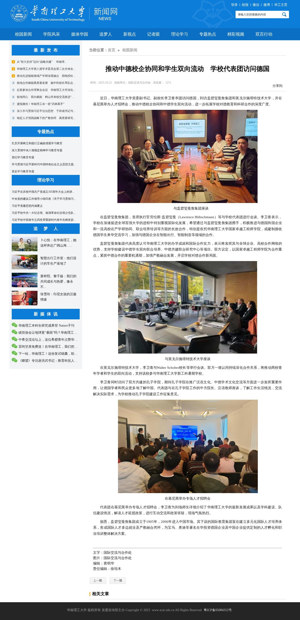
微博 (266, 5)
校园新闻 (23, 34)
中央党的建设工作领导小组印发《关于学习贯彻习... (44, 198)
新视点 (129, 34)
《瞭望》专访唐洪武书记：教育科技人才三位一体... (56, 360)
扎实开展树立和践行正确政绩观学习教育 (37, 143)
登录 (234, 5)
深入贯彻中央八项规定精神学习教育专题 (37, 150)
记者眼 (153, 34)
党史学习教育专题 (23, 171)
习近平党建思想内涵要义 (27, 205)
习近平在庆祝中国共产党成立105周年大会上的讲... (43, 191)
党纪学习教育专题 (23, 157)
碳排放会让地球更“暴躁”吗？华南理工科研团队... (54, 332)
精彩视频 (235, 34)
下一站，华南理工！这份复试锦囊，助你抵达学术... (56, 353)
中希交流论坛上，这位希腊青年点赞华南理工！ (53, 339)
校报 (245, 5)
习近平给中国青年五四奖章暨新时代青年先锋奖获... (44, 219)
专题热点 (207, 34)
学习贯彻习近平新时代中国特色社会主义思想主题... (44, 164)
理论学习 (179, 34)
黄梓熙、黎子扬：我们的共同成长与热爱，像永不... (58, 281)
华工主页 (280, 5)
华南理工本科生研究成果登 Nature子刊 (46, 325)
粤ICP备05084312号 (218, 610)
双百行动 (263, 34)
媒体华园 (79, 34)
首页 (111, 50)
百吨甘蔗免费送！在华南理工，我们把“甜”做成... (54, 346)
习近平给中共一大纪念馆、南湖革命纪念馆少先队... (44, 212)
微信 (256, 5)
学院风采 (51, 34)
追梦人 (105, 34)
